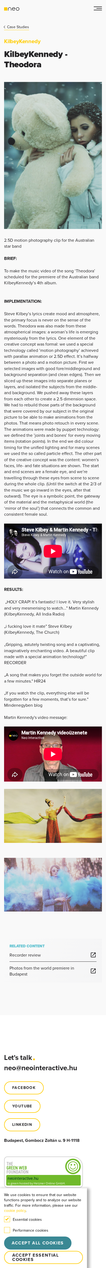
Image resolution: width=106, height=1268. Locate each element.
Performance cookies (30, 1230)
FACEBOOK (24, 1088)
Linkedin (22, 1124)
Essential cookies (27, 1219)
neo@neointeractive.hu (40, 1068)
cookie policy (15, 1210)
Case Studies (18, 27)
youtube (22, 1106)
